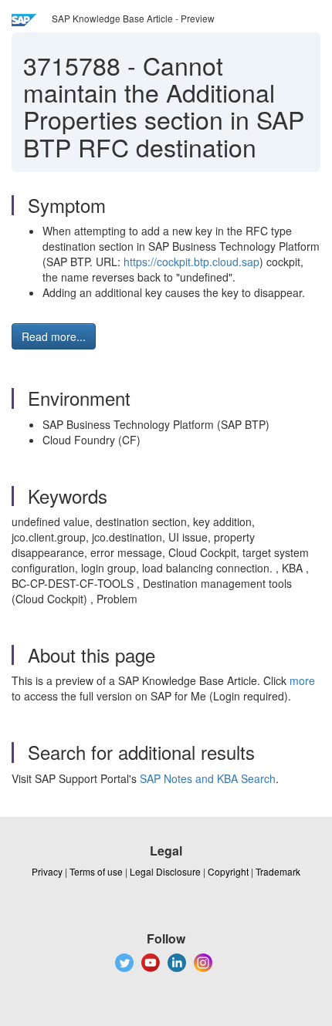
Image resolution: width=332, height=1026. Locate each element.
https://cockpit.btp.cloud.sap (191, 261)
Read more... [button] (54, 336)
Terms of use (96, 871)
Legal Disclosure (165, 871)
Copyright (228, 871)
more (302, 680)
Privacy (47, 871)
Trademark (278, 871)
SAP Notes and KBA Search (208, 778)
